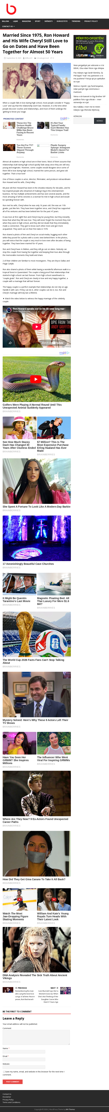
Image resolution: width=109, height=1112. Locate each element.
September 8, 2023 (13, 58)
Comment (7, 1028)
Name (6, 1048)
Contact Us (7, 26)
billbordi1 (29, 58)
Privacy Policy (91, 21)
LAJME (15, 21)
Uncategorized (43, 58)
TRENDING (76, 21)
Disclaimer (7, 1097)
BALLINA (5, 21)
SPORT (37, 21)
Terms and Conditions (11, 1102)
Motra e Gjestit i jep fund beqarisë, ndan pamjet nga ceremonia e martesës (88, 89)
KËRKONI (78, 116)
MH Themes (70, 1109)
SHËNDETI (49, 21)
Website (6, 1064)
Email (5, 1056)
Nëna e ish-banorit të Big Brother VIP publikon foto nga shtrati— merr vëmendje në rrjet (90, 99)
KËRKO (100, 120)
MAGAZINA (26, 21)
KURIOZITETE (62, 21)
